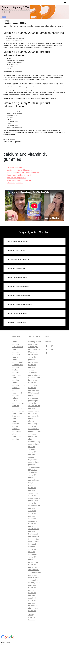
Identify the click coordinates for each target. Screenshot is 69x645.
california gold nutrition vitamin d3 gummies (34, 349)
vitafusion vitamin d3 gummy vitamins (18, 415)
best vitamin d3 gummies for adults (33, 436)
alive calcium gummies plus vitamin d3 (33, 400)
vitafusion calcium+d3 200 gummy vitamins (18, 400)
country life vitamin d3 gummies (32, 513)
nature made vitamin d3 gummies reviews (23, 173)
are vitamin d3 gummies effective (33, 418)
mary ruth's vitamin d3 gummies (32, 592)
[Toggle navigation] (65, 2)
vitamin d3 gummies (9, 139)
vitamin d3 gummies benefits (15, 423)
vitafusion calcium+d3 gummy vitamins (34, 372)
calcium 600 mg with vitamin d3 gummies (34, 444)
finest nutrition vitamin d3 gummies (33, 556)
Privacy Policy (33, 617)
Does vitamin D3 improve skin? (19, 175)
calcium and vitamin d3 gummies (19, 170)
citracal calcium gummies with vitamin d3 (34, 500)
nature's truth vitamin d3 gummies (33, 357)
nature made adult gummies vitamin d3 (33, 608)
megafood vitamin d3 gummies (32, 600)
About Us (31, 620)
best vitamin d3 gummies (12, 142)
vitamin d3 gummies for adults (16, 431)
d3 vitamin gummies (15, 167)
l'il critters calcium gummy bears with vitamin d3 (34, 574)
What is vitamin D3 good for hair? (20, 180)
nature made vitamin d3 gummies (16, 377)
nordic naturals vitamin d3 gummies (17, 349)
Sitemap (31, 615)
